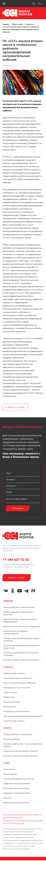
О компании (9, 769)
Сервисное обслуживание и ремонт (20, 751)
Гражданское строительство (16, 688)
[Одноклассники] (12, 591)
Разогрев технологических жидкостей (21, 626)
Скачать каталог (16, 577)
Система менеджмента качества (18, 779)
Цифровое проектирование (16, 783)
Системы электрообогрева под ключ (20, 756)
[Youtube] (19, 591)
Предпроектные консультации (17, 734)
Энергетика (8, 697)
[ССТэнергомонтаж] (17, 16)
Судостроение (10, 692)
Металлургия (9, 707)
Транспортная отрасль (14, 721)
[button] (4, 3)
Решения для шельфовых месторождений (15, 632)
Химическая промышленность (17, 678)
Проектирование (11, 739)
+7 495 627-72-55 (16, 559)
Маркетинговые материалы (16, 802)
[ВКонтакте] (6, 591)
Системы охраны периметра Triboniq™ (21, 660)
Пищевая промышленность (16, 711)
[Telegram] (26, 591)
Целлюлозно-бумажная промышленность (23, 716)
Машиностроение (11, 702)
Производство (10, 774)
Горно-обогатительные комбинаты (19, 683)
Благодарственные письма (16, 788)
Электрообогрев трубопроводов (18, 607)
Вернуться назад (16, 407)
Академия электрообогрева (16, 793)
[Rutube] (33, 590)
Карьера (7, 798)
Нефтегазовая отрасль (14, 673)
